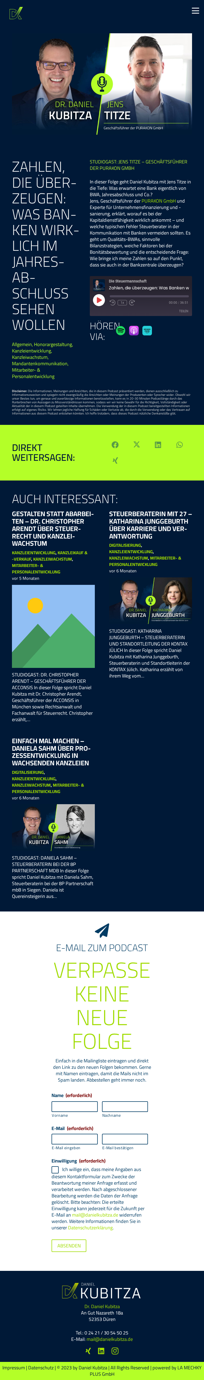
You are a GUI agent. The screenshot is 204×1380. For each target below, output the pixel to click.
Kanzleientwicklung (31, 350)
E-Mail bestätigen (118, 1148)
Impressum (13, 1367)
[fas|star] (120, 330)
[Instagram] (115, 1351)
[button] (195, 10)
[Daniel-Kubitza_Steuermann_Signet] (16, 13)
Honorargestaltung (53, 344)
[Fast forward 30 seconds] (132, 303)
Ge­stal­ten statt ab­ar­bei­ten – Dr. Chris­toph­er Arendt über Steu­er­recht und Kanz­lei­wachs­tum (53, 528)
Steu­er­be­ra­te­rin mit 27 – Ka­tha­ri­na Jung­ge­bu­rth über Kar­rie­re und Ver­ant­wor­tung (150, 524)
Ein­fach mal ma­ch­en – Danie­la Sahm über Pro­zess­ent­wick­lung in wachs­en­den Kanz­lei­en (51, 751)
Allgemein (22, 344)
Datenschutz (41, 1367)
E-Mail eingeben (66, 1148)
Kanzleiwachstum (30, 357)
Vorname (60, 1115)
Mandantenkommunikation (39, 363)
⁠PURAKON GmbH (159, 200)
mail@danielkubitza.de (95, 1214)
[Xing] (88, 1350)
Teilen (183, 311)
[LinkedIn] (101, 1350)
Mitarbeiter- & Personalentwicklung (33, 373)
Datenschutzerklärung (90, 1227)
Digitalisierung (125, 545)
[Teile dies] (115, 445)
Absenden (69, 1245)
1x (122, 303)
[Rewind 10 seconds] (113, 303)
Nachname (111, 1115)
